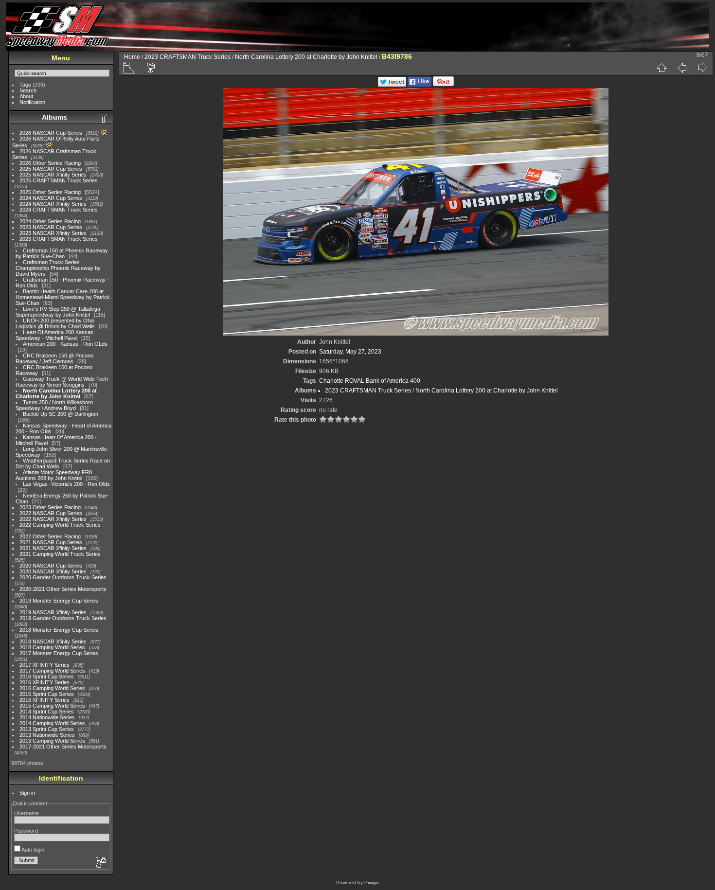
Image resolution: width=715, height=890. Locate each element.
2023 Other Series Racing (50, 507)
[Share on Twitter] (392, 84)
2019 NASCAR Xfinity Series (53, 612)
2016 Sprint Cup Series (46, 676)
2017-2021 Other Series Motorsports (63, 746)
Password (26, 831)
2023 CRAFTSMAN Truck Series (58, 239)
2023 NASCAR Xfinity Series (53, 233)
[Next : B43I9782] (702, 67)
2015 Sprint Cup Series (46, 694)
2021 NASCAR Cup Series (50, 542)
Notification (32, 102)
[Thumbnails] (661, 67)
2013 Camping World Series (52, 741)
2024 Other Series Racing (50, 221)
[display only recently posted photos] (104, 117)
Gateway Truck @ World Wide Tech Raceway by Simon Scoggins (62, 382)
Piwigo (371, 882)
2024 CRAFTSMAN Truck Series (58, 210)
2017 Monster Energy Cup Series (58, 653)
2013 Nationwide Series (47, 735)
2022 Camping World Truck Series (60, 525)
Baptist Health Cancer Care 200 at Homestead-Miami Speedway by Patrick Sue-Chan (63, 297)
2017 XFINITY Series (44, 665)
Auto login (32, 850)
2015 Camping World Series (52, 706)
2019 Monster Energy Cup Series (58, 601)
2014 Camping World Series (52, 723)
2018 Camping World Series (52, 647)
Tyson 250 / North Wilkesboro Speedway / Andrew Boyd (54, 405)
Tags (25, 85)
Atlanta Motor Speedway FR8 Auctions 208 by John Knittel (54, 475)
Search (27, 90)
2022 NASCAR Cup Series (50, 513)
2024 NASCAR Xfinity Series (53, 204)
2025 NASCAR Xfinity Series (53, 175)
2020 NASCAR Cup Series (50, 566)
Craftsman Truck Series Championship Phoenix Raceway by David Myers (58, 268)
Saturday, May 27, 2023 (350, 351)
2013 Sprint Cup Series (46, 729)
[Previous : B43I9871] (682, 67)
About (26, 96)
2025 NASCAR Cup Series (50, 169)
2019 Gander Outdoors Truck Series (63, 618)
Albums (54, 117)
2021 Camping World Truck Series (60, 554)
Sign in (27, 793)
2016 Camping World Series (52, 688)
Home (132, 56)
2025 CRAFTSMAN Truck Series (58, 180)
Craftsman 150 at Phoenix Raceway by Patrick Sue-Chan (62, 253)
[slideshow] (151, 67)
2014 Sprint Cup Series (46, 711)
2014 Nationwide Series (47, 717)
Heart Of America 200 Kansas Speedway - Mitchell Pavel (54, 335)
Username (26, 813)
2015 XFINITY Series (44, 700)
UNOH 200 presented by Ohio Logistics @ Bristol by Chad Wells (55, 323)
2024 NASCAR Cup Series (50, 198)
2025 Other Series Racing (50, 192)
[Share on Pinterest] (443, 84)
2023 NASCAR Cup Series (50, 227)
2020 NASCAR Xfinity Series (53, 571)
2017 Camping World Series (52, 671)
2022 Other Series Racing (50, 536)
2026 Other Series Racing (50, 163)
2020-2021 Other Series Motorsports (63, 589)
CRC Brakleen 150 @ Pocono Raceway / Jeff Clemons (54, 358)
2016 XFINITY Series (44, 682)
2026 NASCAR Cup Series (50, 133)
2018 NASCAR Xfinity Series (53, 641)
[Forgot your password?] (100, 862)
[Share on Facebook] (419, 84)
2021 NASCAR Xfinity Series (53, 548)
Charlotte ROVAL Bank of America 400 (369, 380)
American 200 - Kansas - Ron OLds (65, 344)
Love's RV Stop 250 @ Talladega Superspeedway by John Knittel (58, 312)
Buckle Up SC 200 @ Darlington (60, 414)
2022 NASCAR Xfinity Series (53, 519)
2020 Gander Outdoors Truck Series (63, 577)
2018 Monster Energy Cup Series (58, 630)
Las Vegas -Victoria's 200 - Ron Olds (66, 484)
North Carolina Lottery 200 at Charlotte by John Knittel (56, 393)
